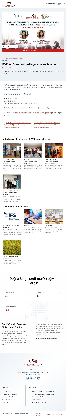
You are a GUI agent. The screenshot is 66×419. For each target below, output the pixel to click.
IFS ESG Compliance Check (10, 257)
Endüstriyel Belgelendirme (39, 402)
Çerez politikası (50, 414)
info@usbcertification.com (23, 113)
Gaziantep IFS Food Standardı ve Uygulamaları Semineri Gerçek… (11, 192)
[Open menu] (64, 4)
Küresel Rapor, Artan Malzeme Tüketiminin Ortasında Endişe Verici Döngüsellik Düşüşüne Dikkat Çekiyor (47, 125)
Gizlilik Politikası (60, 414)
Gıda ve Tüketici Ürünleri (17, 58)
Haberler (8, 58)
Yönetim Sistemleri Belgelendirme (41, 397)
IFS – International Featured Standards (11, 226)
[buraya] (36, 108)
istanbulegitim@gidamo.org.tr (44, 113)
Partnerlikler (7, 400)
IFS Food (26, 225)
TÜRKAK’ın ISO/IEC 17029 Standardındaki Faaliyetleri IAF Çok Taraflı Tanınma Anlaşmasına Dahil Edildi (17, 125)
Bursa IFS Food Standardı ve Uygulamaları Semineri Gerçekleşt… (32, 161)
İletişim (6, 402)
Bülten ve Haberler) (41, 139)
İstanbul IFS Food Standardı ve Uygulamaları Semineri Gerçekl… (11, 161)
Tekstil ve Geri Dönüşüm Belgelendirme (43, 391)
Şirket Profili (7, 391)
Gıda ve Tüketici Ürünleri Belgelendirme (43, 394)
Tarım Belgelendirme (37, 400)
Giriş (3, 58)
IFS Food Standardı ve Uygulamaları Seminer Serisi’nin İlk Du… (51, 161)
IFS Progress (48, 225)
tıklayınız (27, 94)
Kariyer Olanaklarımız (10, 397)
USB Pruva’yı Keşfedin (10, 394)
